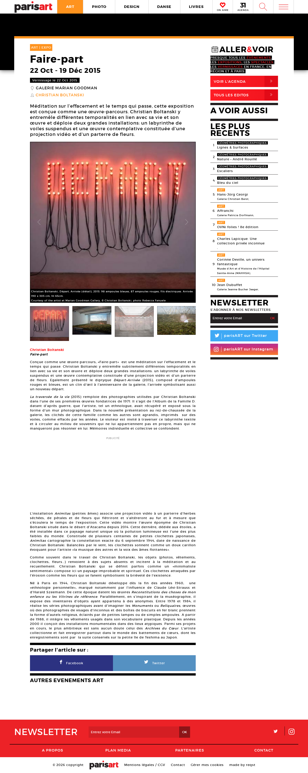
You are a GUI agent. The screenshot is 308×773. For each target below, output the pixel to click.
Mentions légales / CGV (144, 765)
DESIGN (132, 6)
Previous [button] (39, 222)
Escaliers (225, 171)
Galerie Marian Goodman (66, 88)
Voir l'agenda (244, 81)
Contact (263, 750)
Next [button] (186, 222)
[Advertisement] (113, 472)
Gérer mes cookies (207, 765)
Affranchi (225, 211)
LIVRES (196, 6)
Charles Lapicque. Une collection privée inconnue (241, 241)
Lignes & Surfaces (232, 147)
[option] (113, 222)
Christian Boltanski (60, 95)
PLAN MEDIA (118, 750)
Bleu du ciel (227, 183)
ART (70, 6)
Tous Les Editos (244, 94)
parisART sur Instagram (248, 349)
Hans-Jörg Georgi (232, 194)
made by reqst (242, 765)
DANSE (164, 6)
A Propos (52, 750)
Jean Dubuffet (229, 285)
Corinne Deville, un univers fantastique (241, 262)
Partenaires (189, 750)
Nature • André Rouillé (237, 159)
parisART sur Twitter (240, 336)
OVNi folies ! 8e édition (237, 227)
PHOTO (99, 6)
